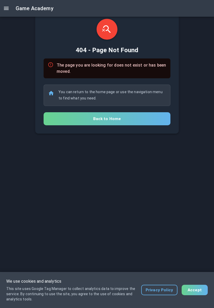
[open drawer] (6, 8)
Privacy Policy (159, 290)
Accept (195, 290)
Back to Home (107, 118)
